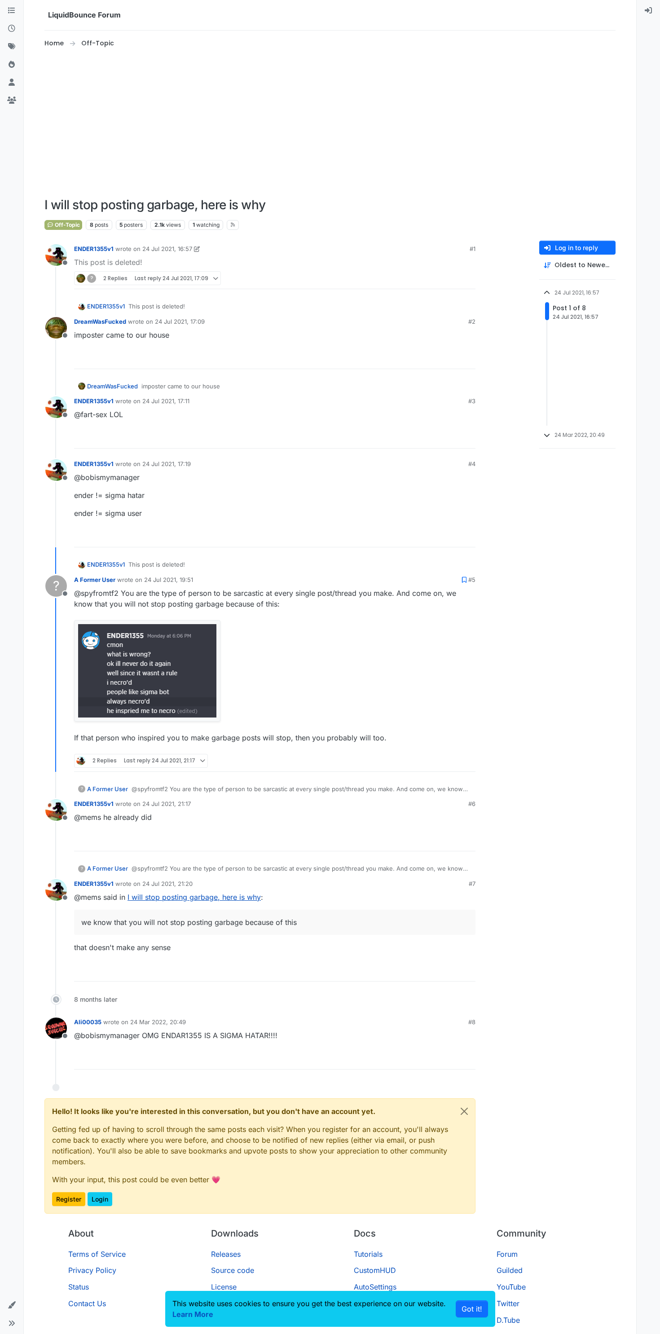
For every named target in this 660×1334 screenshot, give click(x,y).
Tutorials (368, 1254)
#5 (471, 579)
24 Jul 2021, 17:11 (165, 401)
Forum (507, 1254)
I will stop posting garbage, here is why (194, 897)
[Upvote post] (452, 278)
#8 (471, 1022)
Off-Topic (66, 224)
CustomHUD (375, 1270)
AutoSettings (375, 1286)
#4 (471, 463)
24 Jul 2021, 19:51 (168, 579)
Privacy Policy (92, 1270)
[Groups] (12, 100)
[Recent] (12, 29)
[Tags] (12, 47)
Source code (232, 1270)
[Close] (464, 1111)
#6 (471, 803)
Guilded (510, 1270)
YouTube (511, 1286)
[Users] (12, 82)
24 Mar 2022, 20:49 (158, 1022)
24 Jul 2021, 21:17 (166, 803)
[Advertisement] (330, 123)
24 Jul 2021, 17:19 (166, 463)
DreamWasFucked (100, 321)
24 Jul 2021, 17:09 (180, 321)
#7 (472, 883)
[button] (12, 1305)
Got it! (472, 1308)
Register (68, 1199)
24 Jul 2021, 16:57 (167, 248)
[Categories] (12, 11)
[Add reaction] (435, 278)
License (224, 1286)
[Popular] (12, 64)
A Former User (94, 579)
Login (100, 1199)
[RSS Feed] (233, 225)
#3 (471, 401)
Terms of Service (97, 1254)
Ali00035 (87, 1022)
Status (78, 1286)
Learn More (192, 1314)
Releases (226, 1254)
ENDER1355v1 (94, 248)
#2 (471, 321)
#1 (472, 248)
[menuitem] (648, 11)
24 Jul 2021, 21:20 (167, 883)
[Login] (648, 11)
